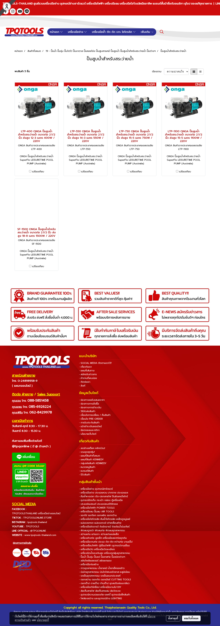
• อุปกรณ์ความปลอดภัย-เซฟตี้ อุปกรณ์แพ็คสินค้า (104, 594)
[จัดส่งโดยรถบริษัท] (36, 552)
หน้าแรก (55, 32)
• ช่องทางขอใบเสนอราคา (92, 400)
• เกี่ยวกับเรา (85, 367)
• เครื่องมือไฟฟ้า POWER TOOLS (97, 508)
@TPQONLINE (38, 531)
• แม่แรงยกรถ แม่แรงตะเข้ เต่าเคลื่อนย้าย (100, 523)
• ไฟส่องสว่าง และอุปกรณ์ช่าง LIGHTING (100, 598)
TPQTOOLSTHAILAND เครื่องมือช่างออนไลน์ (36, 513)
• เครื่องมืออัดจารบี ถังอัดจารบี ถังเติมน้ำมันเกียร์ (104, 526)
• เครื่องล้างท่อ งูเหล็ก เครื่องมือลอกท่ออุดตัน (103, 538)
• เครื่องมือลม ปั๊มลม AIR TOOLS (96, 511)
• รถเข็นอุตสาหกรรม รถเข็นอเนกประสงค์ (99, 576)
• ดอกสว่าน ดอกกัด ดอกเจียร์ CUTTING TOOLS (105, 579)
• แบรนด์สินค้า (86, 471)
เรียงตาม (158, 71)
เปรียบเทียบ (38, 171)
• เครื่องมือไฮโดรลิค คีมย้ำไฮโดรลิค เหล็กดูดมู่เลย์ (104, 519)
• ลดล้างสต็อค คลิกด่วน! (92, 448)
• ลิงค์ (82, 386)
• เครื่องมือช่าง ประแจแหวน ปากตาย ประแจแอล (103, 492)
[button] (162, 32)
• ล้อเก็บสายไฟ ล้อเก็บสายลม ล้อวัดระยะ (100, 591)
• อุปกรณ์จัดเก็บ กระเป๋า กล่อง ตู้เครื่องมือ (101, 500)
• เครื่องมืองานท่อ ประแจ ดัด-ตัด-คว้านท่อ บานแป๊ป (106, 542)
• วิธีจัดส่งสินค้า (87, 411)
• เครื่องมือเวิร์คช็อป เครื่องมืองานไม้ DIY (100, 587)
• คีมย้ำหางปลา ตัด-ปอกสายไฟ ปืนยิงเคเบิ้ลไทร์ (103, 496)
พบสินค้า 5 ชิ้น (22, 71)
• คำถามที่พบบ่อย (88, 378)
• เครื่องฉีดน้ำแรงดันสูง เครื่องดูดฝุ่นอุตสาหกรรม (104, 553)
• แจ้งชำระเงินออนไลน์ (90, 426)
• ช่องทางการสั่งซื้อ (89, 404)
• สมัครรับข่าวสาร (88, 374)
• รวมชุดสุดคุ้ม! (87, 452)
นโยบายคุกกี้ (43, 620)
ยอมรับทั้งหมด (191, 618)
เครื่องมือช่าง (76, 32)
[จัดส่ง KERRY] (17, 552)
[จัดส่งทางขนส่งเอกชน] (46, 552)
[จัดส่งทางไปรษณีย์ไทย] (26, 552)
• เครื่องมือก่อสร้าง (89, 564)
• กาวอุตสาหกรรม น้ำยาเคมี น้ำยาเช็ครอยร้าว (102, 568)
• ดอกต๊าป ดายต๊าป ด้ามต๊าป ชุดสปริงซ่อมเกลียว (104, 583)
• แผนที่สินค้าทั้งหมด (89, 456)
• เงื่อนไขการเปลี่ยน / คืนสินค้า (95, 415)
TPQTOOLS (32, 526)
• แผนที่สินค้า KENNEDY (91, 459)
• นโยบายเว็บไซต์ (87, 434)
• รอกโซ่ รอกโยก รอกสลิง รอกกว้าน (98, 515)
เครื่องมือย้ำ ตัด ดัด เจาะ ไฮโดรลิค (112, 32)
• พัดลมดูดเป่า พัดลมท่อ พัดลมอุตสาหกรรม (102, 530)
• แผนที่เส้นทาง (87, 370)
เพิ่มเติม (146, 32)
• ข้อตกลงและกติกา (89, 430)
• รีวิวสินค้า (84, 474)
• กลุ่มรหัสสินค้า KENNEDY (92, 463)
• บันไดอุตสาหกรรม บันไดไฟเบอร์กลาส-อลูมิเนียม (104, 572)
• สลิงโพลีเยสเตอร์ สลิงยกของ (95, 560)
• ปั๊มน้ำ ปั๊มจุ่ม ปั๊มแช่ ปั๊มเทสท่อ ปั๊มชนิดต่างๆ (102, 557)
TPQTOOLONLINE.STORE (37, 518)
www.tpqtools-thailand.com (40, 535)
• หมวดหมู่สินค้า (87, 467)
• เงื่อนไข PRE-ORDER (91, 419)
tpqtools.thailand (37, 522)
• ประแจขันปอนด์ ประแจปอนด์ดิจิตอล (98, 504)
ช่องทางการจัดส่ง (22, 543)
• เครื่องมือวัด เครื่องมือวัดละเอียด (97, 549)
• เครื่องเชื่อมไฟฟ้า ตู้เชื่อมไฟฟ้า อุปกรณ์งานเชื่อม (104, 545)
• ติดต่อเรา (84, 382)
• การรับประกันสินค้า (89, 422)
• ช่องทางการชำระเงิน (90, 407)
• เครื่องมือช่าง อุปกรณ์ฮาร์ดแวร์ (96, 489)
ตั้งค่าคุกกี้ (173, 618)
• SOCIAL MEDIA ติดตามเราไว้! (95, 363)
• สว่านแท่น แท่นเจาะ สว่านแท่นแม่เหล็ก (99, 534)
